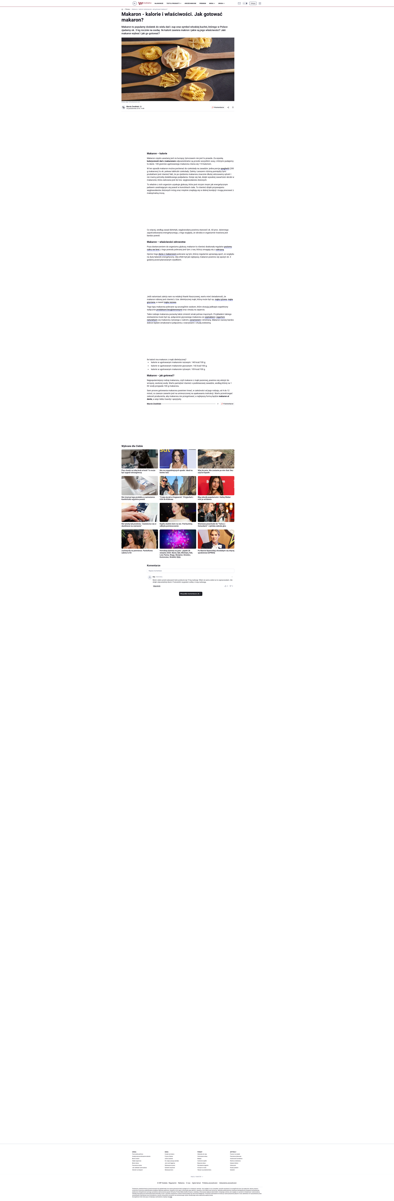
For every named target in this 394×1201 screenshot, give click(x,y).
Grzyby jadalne (234, 1167)
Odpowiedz (156, 586)
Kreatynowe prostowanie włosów (141, 1156)
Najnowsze (159, 3)
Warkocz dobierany (235, 1161)
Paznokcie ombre (137, 1165)
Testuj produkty (173, 3)
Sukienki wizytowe (170, 1167)
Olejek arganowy (136, 1161)
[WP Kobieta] (146, 3)
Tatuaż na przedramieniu (204, 1170)
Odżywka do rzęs (202, 1154)
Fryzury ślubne (169, 1156)
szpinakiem (210, 317)
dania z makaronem (167, 254)
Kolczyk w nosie (201, 1167)
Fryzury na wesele (235, 1154)
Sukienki (232, 1170)
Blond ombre (135, 1158)
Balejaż (199, 1158)
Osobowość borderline (236, 1158)
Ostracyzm (233, 1165)
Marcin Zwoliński (132, 107)
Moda (211, 3)
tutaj (171, 1197)
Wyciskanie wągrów (202, 1165)
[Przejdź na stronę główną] (135, 5)
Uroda (220, 3)
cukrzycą (220, 249)
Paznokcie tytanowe (235, 1156)
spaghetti (225, 168)
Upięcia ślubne (234, 1163)
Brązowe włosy (201, 1163)
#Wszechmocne (190, 3)
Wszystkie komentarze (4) (189, 594)
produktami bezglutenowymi (169, 309)
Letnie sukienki (169, 1158)
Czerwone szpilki (202, 1161)
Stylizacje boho (169, 1170)
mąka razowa (170, 302)
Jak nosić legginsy (170, 1163)
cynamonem (195, 320)
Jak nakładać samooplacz (139, 1167)
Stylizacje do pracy (170, 1165)
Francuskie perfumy (137, 1154)
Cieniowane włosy (202, 1156)
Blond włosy (135, 1163)
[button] (245, 3)
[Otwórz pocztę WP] (239, 3)
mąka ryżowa (221, 299)
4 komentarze (219, 107)
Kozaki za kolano (169, 1154)
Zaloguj (253, 3)
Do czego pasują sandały (172, 1161)
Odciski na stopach (137, 1170)
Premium (202, 3)
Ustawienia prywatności (227, 1183)
